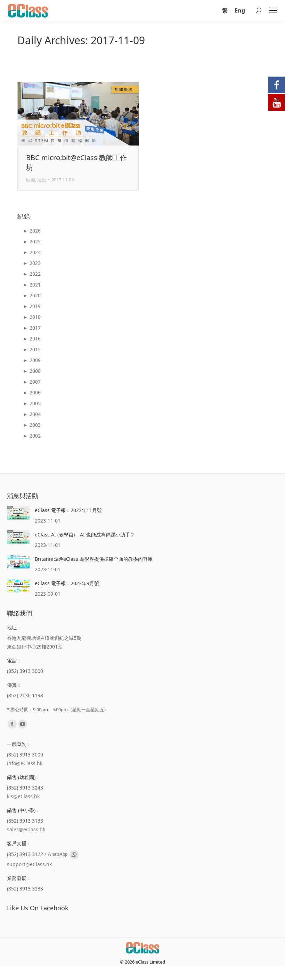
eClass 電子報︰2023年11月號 (68, 510)
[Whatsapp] (74, 854)
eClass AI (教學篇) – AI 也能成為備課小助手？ (85, 534)
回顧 (30, 179)
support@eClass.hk (29, 864)
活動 (41, 179)
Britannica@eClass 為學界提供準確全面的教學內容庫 (94, 559)
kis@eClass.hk (23, 796)
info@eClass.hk (24, 763)
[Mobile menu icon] (273, 10)
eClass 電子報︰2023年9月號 (67, 583)
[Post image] (18, 513)
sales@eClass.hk (26, 829)
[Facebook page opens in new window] (12, 724)
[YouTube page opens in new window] (22, 724)
